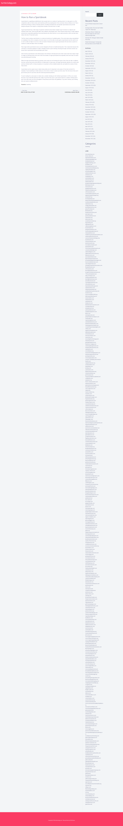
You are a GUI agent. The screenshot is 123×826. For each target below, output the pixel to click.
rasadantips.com (89, 176)
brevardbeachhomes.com (91, 270)
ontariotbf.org (88, 197)
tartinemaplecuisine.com (91, 496)
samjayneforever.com (90, 747)
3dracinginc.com (89, 419)
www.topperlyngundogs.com (92, 640)
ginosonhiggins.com (90, 520)
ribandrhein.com (89, 366)
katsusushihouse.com (90, 460)
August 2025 (88, 70)
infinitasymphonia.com (90, 457)
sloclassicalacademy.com (91, 431)
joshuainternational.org (90, 631)
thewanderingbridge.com (91, 487)
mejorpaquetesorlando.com (92, 325)
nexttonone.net (89, 628)
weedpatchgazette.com (91, 311)
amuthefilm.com (89, 452)
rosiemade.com (89, 318)
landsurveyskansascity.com (91, 657)
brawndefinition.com (90, 440)
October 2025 (88, 66)
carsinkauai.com (89, 754)
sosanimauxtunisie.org (90, 221)
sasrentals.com (89, 337)
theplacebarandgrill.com (91, 568)
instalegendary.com (90, 198)
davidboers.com (89, 617)
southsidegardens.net (90, 712)
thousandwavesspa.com (91, 559)
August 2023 (88, 116)
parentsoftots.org (89, 611)
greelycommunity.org (90, 462)
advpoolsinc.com (89, 571)
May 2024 (87, 95)
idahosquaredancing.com (91, 296)
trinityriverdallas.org (90, 373)
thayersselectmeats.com (91, 599)
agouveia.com (88, 782)
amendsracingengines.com (91, 650)
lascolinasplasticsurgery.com (92, 672)
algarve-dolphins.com (90, 517)
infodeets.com (88, 164)
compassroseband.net (90, 590)
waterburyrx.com (89, 570)
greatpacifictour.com (90, 556)
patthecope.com (89, 585)
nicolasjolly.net (89, 455)
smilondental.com (89, 333)
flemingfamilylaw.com (90, 775)
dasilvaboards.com (89, 433)
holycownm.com (89, 551)
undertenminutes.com (90, 173)
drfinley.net (88, 773)
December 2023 (89, 107)
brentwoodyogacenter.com (91, 679)
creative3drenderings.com (91, 612)
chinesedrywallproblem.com (92, 537)
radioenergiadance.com (90, 226)
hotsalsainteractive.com (91, 166)
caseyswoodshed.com (90, 578)
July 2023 (87, 119)
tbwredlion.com (89, 739)
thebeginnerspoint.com (90, 412)
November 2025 (89, 63)
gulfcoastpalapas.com (90, 604)
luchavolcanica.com (90, 549)
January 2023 (88, 133)
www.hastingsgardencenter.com (93, 708)
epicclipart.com (89, 214)
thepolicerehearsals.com (91, 424)
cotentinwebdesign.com (91, 250)
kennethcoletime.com (90, 491)
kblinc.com (87, 313)
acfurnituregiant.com (90, 171)
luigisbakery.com (89, 688)
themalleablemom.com (91, 489)
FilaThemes (72, 820)
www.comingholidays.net (91, 414)
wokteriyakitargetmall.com (91, 345)
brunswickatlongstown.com (92, 494)
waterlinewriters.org (90, 607)
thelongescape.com (90, 508)
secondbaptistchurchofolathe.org (93, 783)
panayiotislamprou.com (90, 229)
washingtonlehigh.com (90, 686)
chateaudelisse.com (90, 233)
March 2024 (88, 99)
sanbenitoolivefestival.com (91, 405)
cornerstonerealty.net (90, 701)
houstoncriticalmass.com (91, 421)
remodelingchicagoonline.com (92, 677)
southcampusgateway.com (91, 231)
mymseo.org (88, 785)
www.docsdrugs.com (90, 664)
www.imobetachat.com (90, 619)
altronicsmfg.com (89, 180)
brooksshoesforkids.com (91, 597)
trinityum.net (88, 713)
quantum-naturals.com (90, 742)
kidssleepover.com (89, 185)
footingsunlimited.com (90, 660)
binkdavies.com (88, 445)
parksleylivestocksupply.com (92, 385)
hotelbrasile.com (89, 239)
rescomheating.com (90, 794)
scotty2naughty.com (90, 472)
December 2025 (89, 61)
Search (87, 11)
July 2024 (87, 90)
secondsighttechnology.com (92, 339)
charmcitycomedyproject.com (92, 475)
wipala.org (87, 390)
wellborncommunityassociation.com (94, 234)
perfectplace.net (89, 375)
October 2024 (88, 83)
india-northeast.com (90, 275)
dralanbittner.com (89, 308)
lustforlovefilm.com (90, 453)
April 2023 (87, 126)
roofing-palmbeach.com (91, 277)
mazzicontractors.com (90, 715)
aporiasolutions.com (90, 600)
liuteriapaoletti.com (90, 534)
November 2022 (89, 138)
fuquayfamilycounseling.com (92, 780)
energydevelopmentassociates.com (93, 265)
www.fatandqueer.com (90, 653)
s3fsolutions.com (89, 268)
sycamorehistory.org (90, 700)
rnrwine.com (88, 777)
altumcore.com (89, 592)
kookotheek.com (89, 227)
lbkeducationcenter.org (90, 371)
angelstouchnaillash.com (91, 330)
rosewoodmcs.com (89, 698)
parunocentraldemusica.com (92, 730)
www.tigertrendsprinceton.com (92, 636)
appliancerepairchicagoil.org (91, 195)
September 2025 (89, 68)
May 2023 (87, 124)
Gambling (28, 84)
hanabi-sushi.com (89, 689)
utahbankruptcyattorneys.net (92, 291)
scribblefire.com (89, 378)
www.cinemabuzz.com (90, 694)
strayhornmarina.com (90, 436)
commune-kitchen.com (90, 450)
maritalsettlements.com (91, 523)
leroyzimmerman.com (90, 771)
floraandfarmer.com (90, 267)
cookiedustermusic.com (90, 544)
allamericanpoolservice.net (91, 354)
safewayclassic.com (90, 192)
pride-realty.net (89, 759)
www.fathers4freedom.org (91, 638)
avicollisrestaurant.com (91, 564)
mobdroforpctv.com (90, 402)
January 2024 (88, 104)
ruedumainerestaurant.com (91, 463)
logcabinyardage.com (90, 616)
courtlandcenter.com (90, 561)
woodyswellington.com (91, 720)
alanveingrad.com (89, 518)
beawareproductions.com (91, 477)
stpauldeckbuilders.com (91, 659)
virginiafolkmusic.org (90, 363)
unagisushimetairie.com (90, 205)
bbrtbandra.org (88, 210)
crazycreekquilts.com (90, 443)
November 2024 (89, 80)
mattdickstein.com (89, 621)
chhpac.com (88, 787)
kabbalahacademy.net (90, 332)
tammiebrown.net (89, 505)
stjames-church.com (90, 470)
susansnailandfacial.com (91, 633)
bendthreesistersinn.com (91, 539)
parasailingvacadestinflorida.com (93, 758)
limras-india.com (89, 156)
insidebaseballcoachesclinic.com (93, 753)
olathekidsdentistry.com (91, 322)
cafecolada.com (89, 409)
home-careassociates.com (91, 381)
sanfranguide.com (89, 416)
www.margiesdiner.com (90, 665)
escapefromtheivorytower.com (92, 272)
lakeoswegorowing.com (91, 778)
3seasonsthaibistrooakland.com (93, 376)
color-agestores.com (90, 388)
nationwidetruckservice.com (92, 552)
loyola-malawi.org (89, 392)
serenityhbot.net (89, 629)
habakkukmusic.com (90, 626)
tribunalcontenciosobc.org (91, 429)
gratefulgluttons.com (90, 400)
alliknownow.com (89, 426)
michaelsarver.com (89, 340)
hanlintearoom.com (90, 765)
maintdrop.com (89, 217)
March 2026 (88, 53)
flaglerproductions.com (90, 438)
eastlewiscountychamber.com (92, 428)
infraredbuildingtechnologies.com (93, 260)
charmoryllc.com (89, 417)
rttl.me (87, 792)
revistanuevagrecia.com (91, 469)
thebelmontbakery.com (90, 190)
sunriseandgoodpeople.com (91, 535)
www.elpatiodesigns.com (91, 724)
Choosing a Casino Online (72, 91)
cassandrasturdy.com (90, 404)
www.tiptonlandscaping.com (92, 681)
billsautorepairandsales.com (92, 741)
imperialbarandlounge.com (91, 286)
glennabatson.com (89, 434)
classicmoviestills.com (90, 407)
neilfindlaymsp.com (90, 563)
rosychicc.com (88, 393)
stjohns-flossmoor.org (90, 540)
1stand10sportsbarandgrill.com (92, 327)
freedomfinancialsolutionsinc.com (93, 647)
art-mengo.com (89, 501)
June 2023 (87, 121)
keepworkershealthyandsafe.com (93, 200)
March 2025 (88, 73)
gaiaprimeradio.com (90, 503)
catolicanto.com (89, 369)
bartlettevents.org (89, 243)
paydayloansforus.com (90, 188)
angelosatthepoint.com (91, 573)
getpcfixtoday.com (89, 209)
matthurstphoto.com (90, 749)
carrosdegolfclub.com (90, 263)
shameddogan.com (89, 609)
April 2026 (87, 51)
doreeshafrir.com (89, 474)
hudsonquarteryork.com (91, 725)
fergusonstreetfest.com (91, 746)
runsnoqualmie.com (90, 662)
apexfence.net (88, 804)
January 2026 (88, 58)
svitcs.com (87, 587)
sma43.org (87, 676)
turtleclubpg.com (8, 2)
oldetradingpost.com (90, 251)
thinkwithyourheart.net (90, 289)
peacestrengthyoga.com (91, 645)
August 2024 (88, 87)
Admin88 (34, 13)
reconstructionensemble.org (92, 546)
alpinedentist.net (89, 224)
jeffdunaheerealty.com (90, 643)
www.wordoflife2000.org (91, 294)
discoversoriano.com (90, 410)
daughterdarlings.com (90, 162)
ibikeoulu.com (88, 481)
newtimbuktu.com (89, 178)
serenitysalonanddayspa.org (92, 168)
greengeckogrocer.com (90, 342)
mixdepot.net (88, 696)
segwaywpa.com (89, 602)
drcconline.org (88, 566)
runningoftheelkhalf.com (91, 641)
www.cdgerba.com (89, 729)
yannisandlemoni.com (90, 310)
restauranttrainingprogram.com (92, 352)
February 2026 (88, 56)
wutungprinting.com (90, 522)
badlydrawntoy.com (90, 623)
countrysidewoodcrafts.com (92, 193)
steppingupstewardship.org (91, 682)
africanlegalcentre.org (90, 458)
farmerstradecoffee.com (91, 614)
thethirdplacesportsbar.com (92, 717)
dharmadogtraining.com (91, 789)
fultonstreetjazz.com (90, 241)
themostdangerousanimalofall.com (93, 422)
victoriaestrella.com (90, 558)
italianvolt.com (89, 303)
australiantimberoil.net (90, 257)
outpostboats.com (89, 395)
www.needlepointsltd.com (91, 669)
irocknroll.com (88, 292)
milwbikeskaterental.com (91, 525)
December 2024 (89, 78)
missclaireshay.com (89, 154)
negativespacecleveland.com (92, 532)
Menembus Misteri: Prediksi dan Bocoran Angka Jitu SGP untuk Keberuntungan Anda (92, 33)
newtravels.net (89, 186)
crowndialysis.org (89, 351)
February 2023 (88, 131)
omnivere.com (88, 174)
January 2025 (88, 75)
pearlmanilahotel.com (90, 215)
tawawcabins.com (89, 298)
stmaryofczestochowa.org (91, 484)
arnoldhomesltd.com (90, 280)
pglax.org (87, 530)
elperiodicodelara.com (90, 157)
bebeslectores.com (89, 255)
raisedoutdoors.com (90, 287)
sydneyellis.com (89, 349)
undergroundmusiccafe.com (91, 800)
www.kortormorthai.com (91, 652)
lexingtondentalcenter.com (91, 347)
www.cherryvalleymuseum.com (92, 248)
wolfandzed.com (89, 691)
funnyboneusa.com (89, 542)
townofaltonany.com (90, 528)
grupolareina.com (89, 246)
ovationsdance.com (90, 364)
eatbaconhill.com (89, 181)
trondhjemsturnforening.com (92, 735)
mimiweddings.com (89, 795)
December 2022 (89, 136)
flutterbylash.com (89, 763)
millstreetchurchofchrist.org (92, 756)
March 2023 (88, 129)
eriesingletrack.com (90, 315)
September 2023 (89, 114)
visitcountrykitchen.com (91, 515)
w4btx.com (88, 328)
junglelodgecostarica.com (91, 511)
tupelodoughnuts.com (90, 320)
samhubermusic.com (90, 802)
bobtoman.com (89, 219)
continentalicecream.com (91, 441)
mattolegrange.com (90, 510)
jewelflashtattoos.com (90, 207)
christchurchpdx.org (90, 446)
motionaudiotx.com (90, 790)
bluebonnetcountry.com (91, 212)
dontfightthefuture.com (91, 279)
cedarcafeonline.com (90, 169)
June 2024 (87, 92)
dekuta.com (88, 693)
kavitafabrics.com (89, 547)
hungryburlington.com (90, 493)
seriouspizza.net (89, 588)
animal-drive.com (89, 594)
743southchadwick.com (91, 274)
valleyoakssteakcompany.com (92, 576)
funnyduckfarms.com (90, 766)
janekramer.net (88, 498)
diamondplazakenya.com (91, 737)
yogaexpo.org (88, 380)
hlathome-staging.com (90, 344)
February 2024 (88, 102)
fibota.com (88, 727)
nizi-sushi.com (88, 499)
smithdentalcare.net (90, 799)
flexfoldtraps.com (89, 648)
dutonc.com (88, 506)
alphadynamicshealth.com (91, 761)
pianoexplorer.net (89, 710)
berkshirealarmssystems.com (92, 304)
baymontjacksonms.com (91, 527)
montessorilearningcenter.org (92, 744)
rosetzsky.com (88, 465)
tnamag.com (88, 595)
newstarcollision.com (90, 335)
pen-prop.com (88, 635)
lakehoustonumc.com (90, 624)
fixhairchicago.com (89, 580)
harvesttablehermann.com (91, 262)
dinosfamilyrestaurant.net (91, 258)
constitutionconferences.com (92, 583)
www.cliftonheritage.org (91, 674)
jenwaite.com (88, 768)
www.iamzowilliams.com (91, 706)
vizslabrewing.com (89, 306)
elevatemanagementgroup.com (92, 770)
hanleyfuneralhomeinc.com (91, 323)
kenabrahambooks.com (90, 448)
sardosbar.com (88, 301)
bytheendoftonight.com (91, 397)
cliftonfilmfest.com (90, 284)
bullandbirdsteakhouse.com (91, 670)
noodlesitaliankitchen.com (91, 202)
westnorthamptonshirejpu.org (92, 238)
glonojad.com (88, 467)
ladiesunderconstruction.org (92, 253)
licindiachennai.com (89, 161)
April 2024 (87, 97)
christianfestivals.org (90, 513)
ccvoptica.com (88, 684)
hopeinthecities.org (89, 398)
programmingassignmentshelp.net (93, 183)
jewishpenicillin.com (90, 356)
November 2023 (89, 109)
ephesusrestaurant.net (90, 718)
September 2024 (89, 85)
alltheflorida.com (89, 751)
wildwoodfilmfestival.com (91, 236)
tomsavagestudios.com (91, 357)
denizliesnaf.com (89, 582)
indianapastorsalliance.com (91, 575)
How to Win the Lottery (28, 91)
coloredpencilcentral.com (91, 282)
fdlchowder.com (89, 667)
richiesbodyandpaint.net (91, 159)
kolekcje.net (88, 368)
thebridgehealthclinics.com (91, 605)
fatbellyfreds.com (89, 722)
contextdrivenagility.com (91, 479)
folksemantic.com (89, 299)
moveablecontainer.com (91, 245)
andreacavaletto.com (90, 383)
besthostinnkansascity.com (91, 797)
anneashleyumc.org (89, 655)
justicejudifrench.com (90, 486)
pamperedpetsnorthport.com (92, 316)
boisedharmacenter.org (90, 387)
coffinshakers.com (89, 482)
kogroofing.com (89, 222)
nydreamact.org (89, 203)
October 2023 (88, 112)
